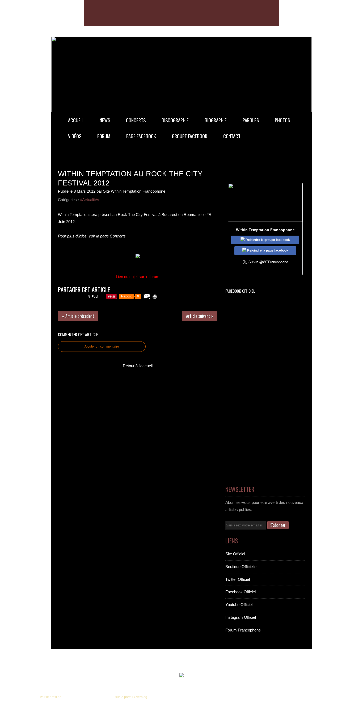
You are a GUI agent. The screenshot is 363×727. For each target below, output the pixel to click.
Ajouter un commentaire (102, 346)
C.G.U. (227, 697)
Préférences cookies (307, 697)
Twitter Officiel (237, 579)
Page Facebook (141, 136)
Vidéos (74, 136)
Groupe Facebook (189, 136)
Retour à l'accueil (138, 366)
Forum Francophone (243, 630)
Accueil (76, 120)
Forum (103, 136)
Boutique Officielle (240, 566)
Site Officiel (235, 554)
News (105, 120)
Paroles (251, 120)
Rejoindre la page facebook (267, 250)
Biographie (216, 120)
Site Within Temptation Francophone (88, 697)
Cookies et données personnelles (262, 697)
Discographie (175, 120)
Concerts (136, 120)
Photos (282, 120)
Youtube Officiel (238, 604)
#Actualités (89, 199)
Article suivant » (199, 316)
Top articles (161, 697)
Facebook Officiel (240, 592)
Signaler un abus (204, 697)
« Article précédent (78, 316)
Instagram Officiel (240, 617)
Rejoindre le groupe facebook (267, 240)
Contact (231, 136)
